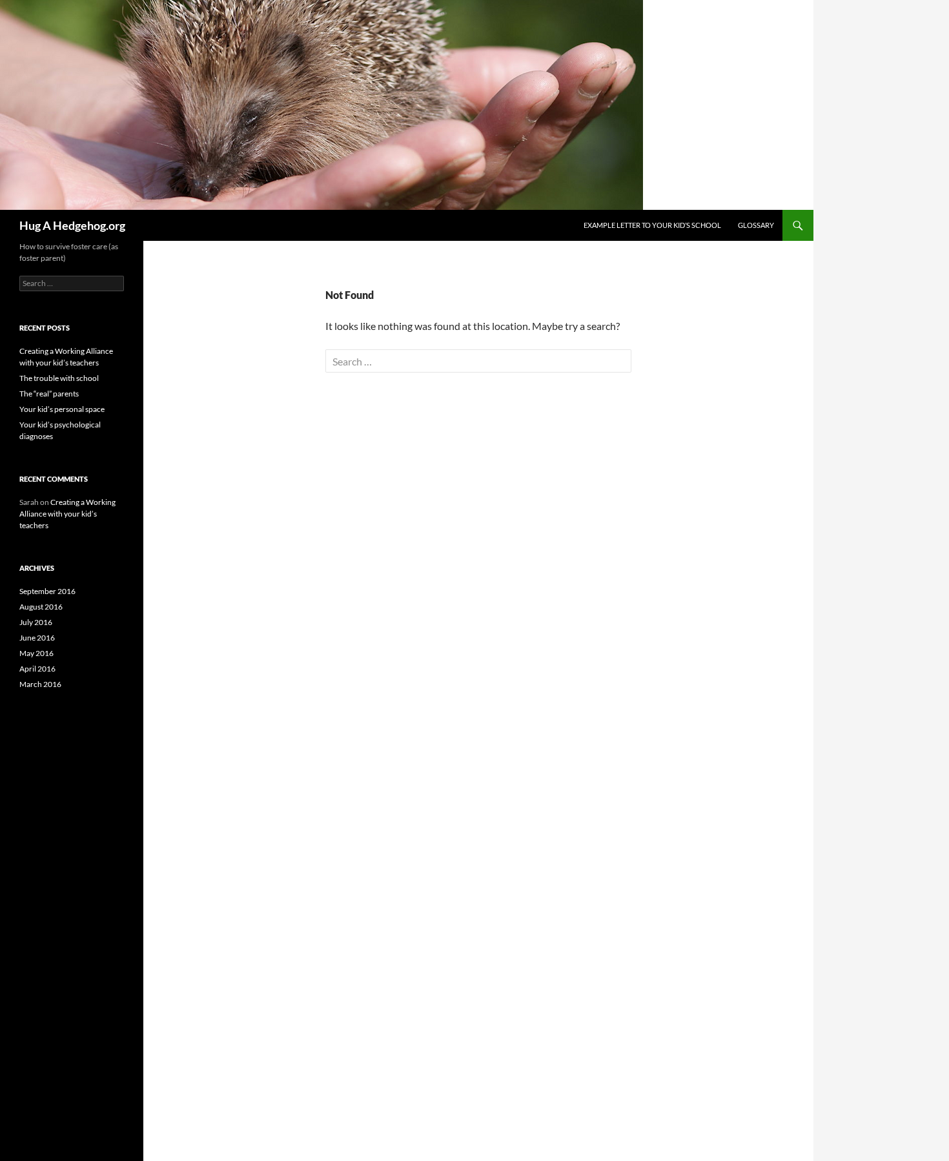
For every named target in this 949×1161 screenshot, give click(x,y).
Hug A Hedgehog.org (72, 225)
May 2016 (36, 653)
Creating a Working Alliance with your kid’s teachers (67, 513)
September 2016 (47, 591)
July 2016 (35, 622)
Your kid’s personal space (62, 409)
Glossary (756, 225)
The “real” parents (49, 393)
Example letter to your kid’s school (652, 225)
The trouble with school (59, 378)
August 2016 (41, 606)
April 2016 (37, 668)
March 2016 (40, 684)
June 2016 (37, 637)
